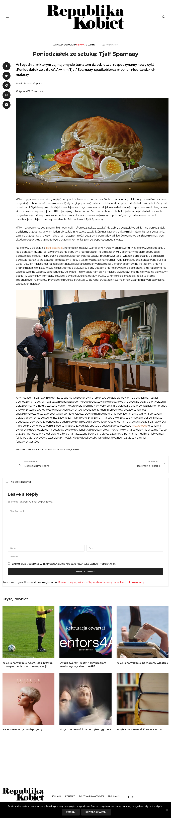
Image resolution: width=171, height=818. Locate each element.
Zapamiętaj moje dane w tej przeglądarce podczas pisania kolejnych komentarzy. (64, 564)
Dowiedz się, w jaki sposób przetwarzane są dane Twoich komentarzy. (101, 582)
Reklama (56, 796)
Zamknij (70, 812)
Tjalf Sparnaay (54, 247)
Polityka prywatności (91, 796)
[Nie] (166, 810)
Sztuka (80, 45)
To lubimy (89, 45)
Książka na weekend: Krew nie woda (139, 729)
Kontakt (70, 796)
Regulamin (114, 796)
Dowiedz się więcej (96, 812)
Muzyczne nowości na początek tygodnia (85, 729)
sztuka (75, 450)
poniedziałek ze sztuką (57, 450)
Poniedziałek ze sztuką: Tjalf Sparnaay (85, 54)
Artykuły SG (60, 45)
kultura (26, 450)
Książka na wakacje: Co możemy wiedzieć (142, 662)
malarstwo (38, 450)
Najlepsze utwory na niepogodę (22, 729)
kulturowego (140, 425)
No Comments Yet (21, 482)
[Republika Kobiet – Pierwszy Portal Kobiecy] (86, 17)
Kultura (71, 45)
